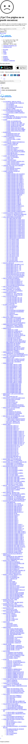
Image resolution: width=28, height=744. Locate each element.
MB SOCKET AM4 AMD (13, 477)
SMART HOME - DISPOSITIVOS (15, 647)
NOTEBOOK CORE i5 (12, 521)
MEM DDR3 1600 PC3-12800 (14, 364)
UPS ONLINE (10, 731)
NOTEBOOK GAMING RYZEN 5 (15, 541)
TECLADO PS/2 (10, 698)
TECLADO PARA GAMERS (13, 697)
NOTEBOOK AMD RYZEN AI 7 (14, 512)
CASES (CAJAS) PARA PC (10, 144)
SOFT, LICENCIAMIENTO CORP (15, 655)
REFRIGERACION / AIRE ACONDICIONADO (10, 600)
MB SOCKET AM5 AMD (13, 480)
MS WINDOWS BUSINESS (13, 411)
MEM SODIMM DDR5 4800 (13, 389)
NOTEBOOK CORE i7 (12, 523)
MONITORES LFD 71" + (12, 271)
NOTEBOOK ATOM (11, 513)
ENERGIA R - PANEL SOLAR (14, 295)
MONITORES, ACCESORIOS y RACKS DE (15, 462)
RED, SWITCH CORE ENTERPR (15, 592)
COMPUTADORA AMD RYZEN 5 (15, 192)
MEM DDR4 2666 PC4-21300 (14, 367)
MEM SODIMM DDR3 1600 (13, 384)
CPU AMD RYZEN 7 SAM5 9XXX (15, 233)
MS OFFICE (9, 410)
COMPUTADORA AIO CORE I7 (14, 182)
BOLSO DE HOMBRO (12, 417)
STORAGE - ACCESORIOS (13, 660)
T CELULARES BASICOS (13, 705)
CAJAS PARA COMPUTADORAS (15, 112)
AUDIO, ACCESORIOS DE (13, 121)
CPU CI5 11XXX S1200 (12, 246)
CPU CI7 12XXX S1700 (12, 250)
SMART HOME (7, 644)
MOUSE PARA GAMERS (13, 489)
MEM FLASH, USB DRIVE (13, 361)
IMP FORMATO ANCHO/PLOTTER (15, 342)
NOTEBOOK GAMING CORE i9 (15, 539)
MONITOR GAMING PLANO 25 (15, 439)
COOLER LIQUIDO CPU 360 (14, 302)
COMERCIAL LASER (12, 329)
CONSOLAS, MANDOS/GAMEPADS (16, 214)
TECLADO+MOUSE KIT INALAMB (16, 702)
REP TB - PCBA (10, 620)
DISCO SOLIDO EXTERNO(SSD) (15, 285)
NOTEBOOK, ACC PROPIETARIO (15, 496)
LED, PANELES (10, 313)
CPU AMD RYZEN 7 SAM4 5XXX (15, 229)
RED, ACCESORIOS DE (12, 577)
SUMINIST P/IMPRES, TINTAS (14, 677)
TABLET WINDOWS (12, 681)
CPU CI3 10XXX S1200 (12, 239)
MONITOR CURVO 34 (12, 430)
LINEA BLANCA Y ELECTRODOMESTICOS (15, 354)
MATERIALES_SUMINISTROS (14, 327)
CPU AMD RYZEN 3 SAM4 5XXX (15, 221)
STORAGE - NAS (11, 666)
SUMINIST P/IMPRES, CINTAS (14, 676)
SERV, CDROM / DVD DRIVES (14, 630)
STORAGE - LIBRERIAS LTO (14, 665)
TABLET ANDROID (11, 680)
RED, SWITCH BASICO (12, 588)
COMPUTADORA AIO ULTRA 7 (15, 187)
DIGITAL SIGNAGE (8, 263)
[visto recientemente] (4, 79)
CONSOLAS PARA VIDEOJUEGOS (12, 213)
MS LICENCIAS (10, 409)
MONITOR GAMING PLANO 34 (15, 443)
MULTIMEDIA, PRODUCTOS (11, 492)
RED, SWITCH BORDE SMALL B (15, 590)
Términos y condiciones (9, 60)
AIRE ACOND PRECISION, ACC (15, 606)
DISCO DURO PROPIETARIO (14, 628)
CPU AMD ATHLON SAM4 (13, 218)
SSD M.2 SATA (10, 724)
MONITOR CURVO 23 (12, 425)
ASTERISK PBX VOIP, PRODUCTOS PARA (15, 117)
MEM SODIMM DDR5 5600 (13, 391)
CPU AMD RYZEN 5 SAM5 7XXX (15, 225)
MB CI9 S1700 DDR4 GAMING (14, 470)
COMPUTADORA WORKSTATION (15, 211)
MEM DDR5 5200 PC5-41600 (14, 374)
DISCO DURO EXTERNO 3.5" (14, 283)
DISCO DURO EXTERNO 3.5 (14, 282)
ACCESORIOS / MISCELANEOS (12, 101)
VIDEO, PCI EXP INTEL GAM (14, 688)
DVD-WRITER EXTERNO (13, 168)
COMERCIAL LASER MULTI (14, 331)
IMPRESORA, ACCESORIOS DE (15, 353)
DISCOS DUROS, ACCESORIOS (12, 289)
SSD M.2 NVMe (10, 723)
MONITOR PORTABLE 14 (13, 456)
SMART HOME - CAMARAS (14, 645)
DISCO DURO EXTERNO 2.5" (14, 281)
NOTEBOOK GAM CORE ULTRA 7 (16, 531)
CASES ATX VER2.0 (11, 149)
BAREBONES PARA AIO (13, 133)
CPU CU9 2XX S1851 (12, 260)
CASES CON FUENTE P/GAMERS (15, 151)
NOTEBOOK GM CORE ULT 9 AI (15, 545)
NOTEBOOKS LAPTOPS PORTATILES (13, 500)
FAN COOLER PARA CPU (10, 296)
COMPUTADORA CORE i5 (13, 200)
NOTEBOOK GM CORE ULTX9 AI (15, 546)
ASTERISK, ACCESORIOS (13, 118)
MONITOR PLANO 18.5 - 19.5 (14, 445)
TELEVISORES (7, 715)
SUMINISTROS (7, 667)
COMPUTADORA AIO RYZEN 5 (15, 183)
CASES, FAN (9, 158)
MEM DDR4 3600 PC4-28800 (14, 371)
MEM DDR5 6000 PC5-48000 (14, 377)
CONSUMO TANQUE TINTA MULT (16, 341)
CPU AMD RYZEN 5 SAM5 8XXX (15, 226)
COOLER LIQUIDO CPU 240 (14, 299)
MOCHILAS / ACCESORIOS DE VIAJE (13, 416)
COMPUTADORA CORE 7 (13, 197)
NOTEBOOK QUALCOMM (13, 551)
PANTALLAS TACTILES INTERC (15, 275)
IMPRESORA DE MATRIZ (13, 343)
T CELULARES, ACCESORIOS (14, 712)
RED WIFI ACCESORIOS (13, 562)
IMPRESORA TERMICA (12, 350)
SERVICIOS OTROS (11, 624)
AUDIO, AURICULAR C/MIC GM (15, 124)
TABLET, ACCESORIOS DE (13, 684)
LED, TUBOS (10, 315)
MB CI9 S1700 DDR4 (12, 468)
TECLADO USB (10, 699)
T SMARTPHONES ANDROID (14, 708)
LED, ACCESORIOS (11, 306)
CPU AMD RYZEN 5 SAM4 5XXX (15, 224)
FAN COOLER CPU (11, 303)
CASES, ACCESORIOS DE (10, 155)
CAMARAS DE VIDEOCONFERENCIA (14, 142)
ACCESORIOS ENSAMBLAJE (14, 111)
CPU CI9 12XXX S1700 (12, 254)
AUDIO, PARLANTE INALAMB (15, 128)
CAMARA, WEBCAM (12, 143)
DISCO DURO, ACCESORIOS (14, 290)
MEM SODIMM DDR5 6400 (13, 392)
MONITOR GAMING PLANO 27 (15, 441)
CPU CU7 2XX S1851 (12, 258)
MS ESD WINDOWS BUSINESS (15, 405)
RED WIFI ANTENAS (12, 564)
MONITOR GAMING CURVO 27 (15, 434)
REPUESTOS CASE (8, 608)
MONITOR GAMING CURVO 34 (15, 436)
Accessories (6, 114)
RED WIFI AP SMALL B (12, 569)
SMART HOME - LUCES (13, 649)
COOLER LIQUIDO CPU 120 (14, 297)
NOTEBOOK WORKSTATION (14, 552)
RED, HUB (9, 580)
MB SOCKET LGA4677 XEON (14, 484)
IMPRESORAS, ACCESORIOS (11, 352)
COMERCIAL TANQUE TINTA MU (15, 335)
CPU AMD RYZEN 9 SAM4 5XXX (15, 235)
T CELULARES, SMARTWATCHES (15, 713)
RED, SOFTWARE (11, 584)
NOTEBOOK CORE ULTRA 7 (14, 527)
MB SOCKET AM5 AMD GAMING (15, 481)
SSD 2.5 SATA (10, 720)
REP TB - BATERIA (11, 615)
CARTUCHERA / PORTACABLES (15, 420)
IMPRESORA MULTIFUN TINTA (15, 349)
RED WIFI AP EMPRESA (13, 566)
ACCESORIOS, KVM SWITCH (14, 107)
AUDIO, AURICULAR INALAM (15, 125)
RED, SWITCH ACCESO (13, 585)
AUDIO (5, 119)
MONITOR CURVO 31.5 (12, 428)
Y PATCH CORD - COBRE (13, 139)
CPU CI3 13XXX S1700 (12, 242)
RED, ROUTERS (10, 581)
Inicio (4, 51)
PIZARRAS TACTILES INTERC (14, 277)
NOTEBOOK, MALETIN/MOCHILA (16, 499)
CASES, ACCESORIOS (12, 157)
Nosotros (5, 56)
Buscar (2, 31)
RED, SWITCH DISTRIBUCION (14, 596)
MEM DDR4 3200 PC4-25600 (14, 370)
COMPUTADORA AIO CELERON (15, 174)
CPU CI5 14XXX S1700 (12, 249)
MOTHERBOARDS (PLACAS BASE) (13, 466)
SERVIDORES (7, 627)
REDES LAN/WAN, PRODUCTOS (12, 574)
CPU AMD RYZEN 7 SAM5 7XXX (15, 231)
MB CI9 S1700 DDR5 (12, 471)
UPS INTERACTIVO (11, 730)
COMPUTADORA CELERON (14, 194)
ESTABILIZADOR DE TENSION (15, 729)
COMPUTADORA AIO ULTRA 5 (15, 186)
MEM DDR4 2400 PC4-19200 (14, 366)
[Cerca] (0, 88)
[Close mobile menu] (0, 93)
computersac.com (7, 47)
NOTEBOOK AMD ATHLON (14, 506)
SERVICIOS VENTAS (12, 626)
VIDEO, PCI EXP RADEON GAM (15, 691)
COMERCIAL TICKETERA (13, 336)
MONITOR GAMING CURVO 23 (15, 431)
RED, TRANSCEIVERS (12, 598)
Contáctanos (6, 59)
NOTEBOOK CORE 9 (12, 519)
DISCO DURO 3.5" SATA (13, 288)
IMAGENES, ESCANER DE (13, 320)
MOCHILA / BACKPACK (13, 423)
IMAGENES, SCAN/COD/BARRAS (15, 322)
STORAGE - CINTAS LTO (13, 663)
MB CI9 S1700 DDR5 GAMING (14, 473)
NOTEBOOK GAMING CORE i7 (15, 538)
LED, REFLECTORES (12, 314)
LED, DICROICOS (11, 307)
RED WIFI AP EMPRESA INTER (15, 567)
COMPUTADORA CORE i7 (13, 201)
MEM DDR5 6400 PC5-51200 (14, 378)
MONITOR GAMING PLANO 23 (15, 438)
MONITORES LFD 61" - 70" (13, 270)
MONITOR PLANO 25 (12, 449)
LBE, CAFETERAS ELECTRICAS (15, 356)
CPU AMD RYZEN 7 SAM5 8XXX (15, 232)
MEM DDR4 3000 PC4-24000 (14, 368)
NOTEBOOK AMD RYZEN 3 (14, 507)
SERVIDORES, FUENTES (13, 640)
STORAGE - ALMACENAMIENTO (15, 662)
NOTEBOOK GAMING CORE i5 (15, 537)
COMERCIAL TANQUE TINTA (14, 334)
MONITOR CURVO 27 (12, 427)
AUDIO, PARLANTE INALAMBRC (16, 129)
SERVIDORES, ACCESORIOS (14, 637)
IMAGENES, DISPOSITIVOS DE (12, 317)
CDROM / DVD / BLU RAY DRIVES (13, 165)
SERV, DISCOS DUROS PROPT (14, 631)
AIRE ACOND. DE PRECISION (14, 602)
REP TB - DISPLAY (11, 616)
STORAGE (6, 659)
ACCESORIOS (10, 104)
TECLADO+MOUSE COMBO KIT (15, 701)
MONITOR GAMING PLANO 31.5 (15, 442)
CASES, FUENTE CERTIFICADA (15, 161)
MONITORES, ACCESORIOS (14, 460)
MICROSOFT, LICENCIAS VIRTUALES (14, 398)
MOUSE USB (9, 491)
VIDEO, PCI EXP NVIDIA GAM (14, 690)
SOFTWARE (6, 651)
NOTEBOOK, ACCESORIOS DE (15, 498)
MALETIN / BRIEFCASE (13, 421)
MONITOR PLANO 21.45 (13, 446)
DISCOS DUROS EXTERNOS (11, 278)
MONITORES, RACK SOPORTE (15, 464)
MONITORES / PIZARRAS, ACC (15, 264)
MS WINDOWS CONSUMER (14, 413)
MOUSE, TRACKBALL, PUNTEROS (13, 485)
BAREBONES (7, 132)
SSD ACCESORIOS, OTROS (14, 722)
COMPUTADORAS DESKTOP (11, 171)
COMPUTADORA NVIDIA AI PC (15, 206)
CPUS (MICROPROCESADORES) (12, 217)
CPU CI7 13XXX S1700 (12, 251)
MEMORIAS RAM (8, 363)
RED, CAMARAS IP (11, 578)
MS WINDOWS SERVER (13, 414)
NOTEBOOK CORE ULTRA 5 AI (15, 526)
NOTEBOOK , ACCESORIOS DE (12, 495)
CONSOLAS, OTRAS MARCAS (14, 215)
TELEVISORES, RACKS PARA (14, 717)
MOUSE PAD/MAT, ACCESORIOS (15, 488)
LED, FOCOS (9, 309)
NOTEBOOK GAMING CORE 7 (14, 535)
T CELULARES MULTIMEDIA (14, 706)
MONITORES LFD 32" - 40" (13, 265)
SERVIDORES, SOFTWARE (13, 641)
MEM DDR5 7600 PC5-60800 (14, 381)
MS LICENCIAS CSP (12, 396)
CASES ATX (9, 146)
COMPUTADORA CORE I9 (13, 203)
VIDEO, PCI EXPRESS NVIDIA (14, 692)
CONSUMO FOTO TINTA (13, 338)
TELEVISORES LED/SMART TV (15, 716)
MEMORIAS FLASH (8, 357)
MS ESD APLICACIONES (13, 399)
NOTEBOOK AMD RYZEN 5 (14, 509)
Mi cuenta (5, 49)
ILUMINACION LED (8, 304)
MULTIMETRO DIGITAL (13, 558)
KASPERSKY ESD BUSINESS (14, 652)
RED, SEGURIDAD (11, 583)
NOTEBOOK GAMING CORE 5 (14, 534)
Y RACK (8, 140)
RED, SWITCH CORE (12, 591)
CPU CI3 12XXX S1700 (12, 240)
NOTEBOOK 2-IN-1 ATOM (13, 503)
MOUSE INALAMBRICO (13, 487)
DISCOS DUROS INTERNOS (11, 286)
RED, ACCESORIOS (11, 576)
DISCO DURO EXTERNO (13, 279)
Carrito (5, 53)
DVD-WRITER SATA (12, 169)
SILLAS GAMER (10, 108)
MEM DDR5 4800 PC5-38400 (14, 373)
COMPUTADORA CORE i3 (13, 199)
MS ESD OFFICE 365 (12, 402)
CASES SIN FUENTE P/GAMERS (15, 154)
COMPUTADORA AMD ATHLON (15, 189)
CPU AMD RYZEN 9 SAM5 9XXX (15, 238)
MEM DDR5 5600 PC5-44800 (14, 375)
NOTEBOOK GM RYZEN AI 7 (14, 548)
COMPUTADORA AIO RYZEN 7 (15, 185)
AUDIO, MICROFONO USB (13, 126)
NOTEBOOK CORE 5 (12, 516)
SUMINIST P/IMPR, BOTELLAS (15, 673)
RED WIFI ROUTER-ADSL (13, 571)
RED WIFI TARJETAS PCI (13, 573)
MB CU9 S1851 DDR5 (12, 474)
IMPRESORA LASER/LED (13, 346)
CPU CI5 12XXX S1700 (12, 247)
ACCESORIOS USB (11, 105)
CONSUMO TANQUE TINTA (14, 339)
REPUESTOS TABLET (9, 613)
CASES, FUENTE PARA (9, 160)
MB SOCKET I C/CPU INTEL (14, 482)
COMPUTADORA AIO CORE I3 (14, 179)
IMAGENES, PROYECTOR (13, 321)
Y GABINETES (10, 137)
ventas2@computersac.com (10, 45)
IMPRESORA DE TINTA (12, 345)
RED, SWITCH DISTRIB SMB (14, 595)
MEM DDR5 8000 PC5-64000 (14, 382)
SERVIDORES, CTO (11, 638)
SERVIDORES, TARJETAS (13, 642)
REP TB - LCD (10, 617)
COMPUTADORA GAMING (13, 204)
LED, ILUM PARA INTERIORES (15, 311)
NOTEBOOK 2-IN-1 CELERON (14, 505)
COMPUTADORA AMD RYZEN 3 (15, 190)
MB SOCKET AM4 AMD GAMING (15, 478)
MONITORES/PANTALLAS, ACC (15, 274)
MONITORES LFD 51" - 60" (13, 268)
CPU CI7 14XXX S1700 (12, 253)
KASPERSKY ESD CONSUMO (14, 654)
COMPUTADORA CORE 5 (13, 196)
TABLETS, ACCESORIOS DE (11, 683)
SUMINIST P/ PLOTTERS (13, 670)
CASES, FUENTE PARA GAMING (15, 164)
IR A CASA (3, 33)
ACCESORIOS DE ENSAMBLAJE (12, 110)
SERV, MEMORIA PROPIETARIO (15, 633)
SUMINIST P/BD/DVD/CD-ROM (15, 672)
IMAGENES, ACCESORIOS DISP (15, 318)
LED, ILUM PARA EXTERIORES (15, 310)
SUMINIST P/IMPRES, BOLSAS (14, 674)
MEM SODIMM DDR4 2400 (13, 385)
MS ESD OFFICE (10, 400)
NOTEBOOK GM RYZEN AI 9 (14, 549)
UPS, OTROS (9, 734)
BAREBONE (9, 172)
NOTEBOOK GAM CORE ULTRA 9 (16, 532)
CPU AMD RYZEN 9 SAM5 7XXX (15, 236)
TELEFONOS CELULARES (10, 704)
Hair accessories (10, 115)
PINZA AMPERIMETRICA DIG (14, 559)
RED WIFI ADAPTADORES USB (15, 563)
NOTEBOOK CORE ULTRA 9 (14, 530)
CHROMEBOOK (10, 502)
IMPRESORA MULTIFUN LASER (15, 347)
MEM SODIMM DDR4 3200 (13, 388)
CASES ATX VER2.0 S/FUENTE (15, 150)
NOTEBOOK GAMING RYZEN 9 (15, 544)
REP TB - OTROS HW (12, 619)
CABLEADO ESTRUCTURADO (12, 136)
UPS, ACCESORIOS (11, 733)
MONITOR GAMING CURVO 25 (15, 432)
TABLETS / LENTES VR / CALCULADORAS (15, 679)
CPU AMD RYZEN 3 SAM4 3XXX (15, 219)
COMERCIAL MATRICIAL (13, 332)
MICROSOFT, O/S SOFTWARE (11, 407)
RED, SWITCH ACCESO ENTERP (15, 587)
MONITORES (6, 424)
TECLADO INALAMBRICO (13, 695)
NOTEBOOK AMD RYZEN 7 (14, 510)
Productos (5, 57)
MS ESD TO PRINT (11, 403)
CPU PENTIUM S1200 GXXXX (14, 261)
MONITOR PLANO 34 (12, 455)
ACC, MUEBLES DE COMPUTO (15, 103)
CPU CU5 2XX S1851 (12, 257)
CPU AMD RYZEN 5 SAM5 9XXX (15, 228)
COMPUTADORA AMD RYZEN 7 (15, 193)
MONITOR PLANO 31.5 (12, 453)
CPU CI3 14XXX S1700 (12, 243)
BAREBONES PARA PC (12, 135)
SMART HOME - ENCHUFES (14, 648)
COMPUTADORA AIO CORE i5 (14, 181)
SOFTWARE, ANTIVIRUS (13, 656)
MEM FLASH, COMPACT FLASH (15, 359)
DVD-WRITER (10, 167)
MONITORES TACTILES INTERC (15, 272)
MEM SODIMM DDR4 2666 (13, 386)
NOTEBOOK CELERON (13, 514)
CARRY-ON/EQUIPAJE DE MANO (15, 418)
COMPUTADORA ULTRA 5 (13, 207)
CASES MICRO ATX (11, 153)
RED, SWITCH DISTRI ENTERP (15, 594)
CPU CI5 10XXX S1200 (12, 245)
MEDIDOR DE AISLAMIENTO (14, 556)
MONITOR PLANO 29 (12, 452)
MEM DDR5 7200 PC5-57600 (14, 379)
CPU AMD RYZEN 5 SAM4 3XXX (15, 222)
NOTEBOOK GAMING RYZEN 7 (15, 542)
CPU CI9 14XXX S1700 (12, 256)
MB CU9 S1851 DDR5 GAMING (15, 475)
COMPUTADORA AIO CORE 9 (14, 178)
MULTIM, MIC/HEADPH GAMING (15, 494)
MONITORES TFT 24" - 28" (13, 457)
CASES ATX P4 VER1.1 (12, 147)
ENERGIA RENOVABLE (10, 292)
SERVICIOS (6, 622)
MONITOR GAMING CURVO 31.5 (15, 435)
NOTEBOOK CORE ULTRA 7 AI (15, 528)
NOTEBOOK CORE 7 (12, 517)
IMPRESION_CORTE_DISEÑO (14, 325)
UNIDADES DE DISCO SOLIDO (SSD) (13, 719)
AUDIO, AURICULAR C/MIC (14, 122)
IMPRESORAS (7, 328)
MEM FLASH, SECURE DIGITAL (15, 360)
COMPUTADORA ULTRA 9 (13, 210)
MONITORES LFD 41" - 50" (13, 267)
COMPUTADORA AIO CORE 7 (14, 176)
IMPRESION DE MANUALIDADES (12, 324)
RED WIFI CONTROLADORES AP (15, 570)
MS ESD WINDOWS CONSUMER (15, 406)
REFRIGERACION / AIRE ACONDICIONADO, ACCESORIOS (12, 604)
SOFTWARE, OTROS (12, 658)
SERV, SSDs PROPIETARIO (13, 634)
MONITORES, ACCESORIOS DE (12, 459)
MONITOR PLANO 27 (12, 450)
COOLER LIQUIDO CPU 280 (14, 300)
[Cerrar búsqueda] (1, 86)
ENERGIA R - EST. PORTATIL (14, 293)
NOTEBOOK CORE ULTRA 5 (14, 524)
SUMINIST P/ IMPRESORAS (14, 669)
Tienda (4, 52)
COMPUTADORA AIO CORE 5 (14, 175)
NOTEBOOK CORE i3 (12, 520)
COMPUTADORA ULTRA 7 (13, 208)
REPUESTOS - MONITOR (13, 612)
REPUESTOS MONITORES (10, 610)
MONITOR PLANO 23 (12, 448)
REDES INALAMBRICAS (10, 560)
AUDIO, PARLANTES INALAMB (15, 130)
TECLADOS (6, 694)
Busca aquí (3, 29)
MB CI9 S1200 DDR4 (12, 467)
